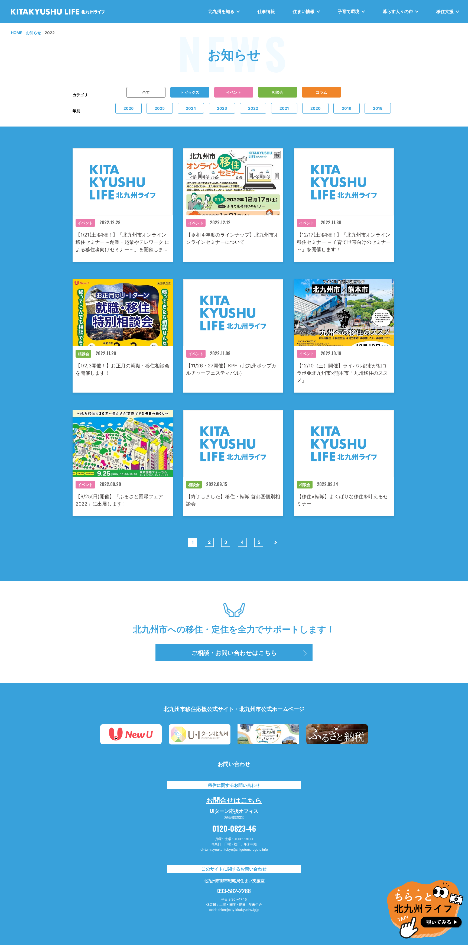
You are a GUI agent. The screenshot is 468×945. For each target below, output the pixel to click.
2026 (128, 108)
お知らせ (33, 32)
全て (146, 92)
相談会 (277, 92)
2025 (160, 108)
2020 (315, 108)
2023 (222, 108)
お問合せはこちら (234, 800)
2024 (191, 108)
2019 (346, 108)
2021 (284, 108)
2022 (253, 108)
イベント (233, 92)
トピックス (189, 92)
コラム (321, 92)
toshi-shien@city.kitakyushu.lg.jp (234, 910)
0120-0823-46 (234, 828)
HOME (16, 32)
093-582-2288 (234, 891)
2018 (377, 108)
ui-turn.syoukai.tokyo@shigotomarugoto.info (234, 849)
